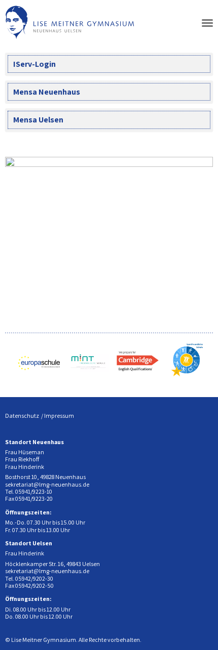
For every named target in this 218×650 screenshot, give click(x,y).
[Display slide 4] (174, 276)
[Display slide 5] (182, 276)
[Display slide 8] (205, 276)
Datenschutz (22, 415)
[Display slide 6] (190, 276)
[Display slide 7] (197, 276)
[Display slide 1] (152, 276)
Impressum (59, 415)
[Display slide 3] (167, 276)
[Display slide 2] (159, 276)
